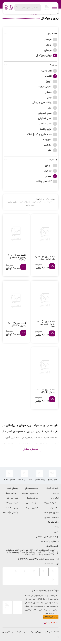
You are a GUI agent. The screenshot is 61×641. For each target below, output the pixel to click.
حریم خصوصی (32, 503)
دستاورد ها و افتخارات (50, 513)
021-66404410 (49, 564)
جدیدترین (48, 202)
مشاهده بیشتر (51, 623)
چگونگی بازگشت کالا (10, 513)
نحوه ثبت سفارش (11, 493)
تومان (38, 268)
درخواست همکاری (51, 518)
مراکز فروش (54, 508)
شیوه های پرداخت (11, 503)
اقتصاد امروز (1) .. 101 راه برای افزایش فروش (45, 258)
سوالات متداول (32, 498)
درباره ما (55, 493)
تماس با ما (54, 498)
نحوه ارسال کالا (12, 498)
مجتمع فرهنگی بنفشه (50, 503)
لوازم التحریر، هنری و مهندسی (47, 537)
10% (52, 266)
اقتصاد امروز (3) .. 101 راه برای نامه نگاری (17, 324)
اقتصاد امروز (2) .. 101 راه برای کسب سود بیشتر (46, 323)
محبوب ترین (37, 202)
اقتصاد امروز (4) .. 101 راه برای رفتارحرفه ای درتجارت (17, 257)
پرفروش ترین (24, 202)
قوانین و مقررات (32, 508)
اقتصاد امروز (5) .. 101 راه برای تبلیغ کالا (46, 391)
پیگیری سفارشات (11, 508)
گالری (56, 532)
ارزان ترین (12, 202)
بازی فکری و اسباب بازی (49, 542)
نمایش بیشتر (30, 449)
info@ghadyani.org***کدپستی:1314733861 (36, 559)
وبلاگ (56, 527)
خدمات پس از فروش (30, 493)
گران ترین (30, 205)
